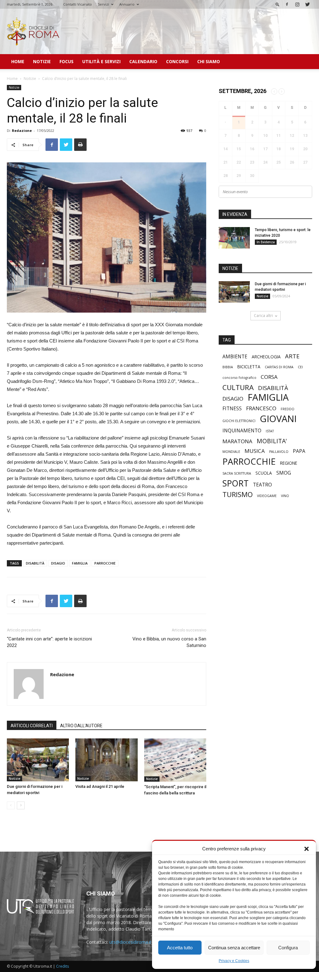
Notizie (42, 61)
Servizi (103, 4)
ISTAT (270, 431)
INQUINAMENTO (241, 430)
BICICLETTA (248, 367)
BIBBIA (227, 367)
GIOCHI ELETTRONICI (238, 421)
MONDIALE (231, 451)
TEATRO (262, 484)
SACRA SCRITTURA (236, 473)
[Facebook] (287, 4)
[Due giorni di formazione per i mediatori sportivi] (38, 759)
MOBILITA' (272, 441)
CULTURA (238, 387)
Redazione (22, 130)
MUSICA (255, 451)
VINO (285, 496)
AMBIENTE (234, 356)
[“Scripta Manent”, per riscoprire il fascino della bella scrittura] (175, 759)
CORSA (269, 377)
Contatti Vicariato (77, 4)
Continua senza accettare (234, 947)
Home (17, 61)
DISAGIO (58, 563)
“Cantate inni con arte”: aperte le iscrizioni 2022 (49, 642)
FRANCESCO (261, 408)
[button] (306, 849)
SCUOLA (263, 473)
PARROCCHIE (105, 563)
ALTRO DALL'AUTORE (81, 725)
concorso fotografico (239, 377)
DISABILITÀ (35, 563)
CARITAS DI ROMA (279, 367)
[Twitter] (307, 4)
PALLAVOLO (278, 451)
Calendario (143, 61)
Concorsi (177, 61)
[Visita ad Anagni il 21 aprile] (106, 759)
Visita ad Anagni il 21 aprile (99, 786)
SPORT (235, 483)
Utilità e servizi (101, 61)
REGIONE (288, 463)
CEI (300, 367)
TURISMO (237, 494)
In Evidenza (266, 242)
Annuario (127, 4)
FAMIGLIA (80, 563)
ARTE (292, 356)
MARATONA (237, 441)
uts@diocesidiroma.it (130, 942)
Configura (288, 947)
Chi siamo (208, 61)
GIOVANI (278, 419)
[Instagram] (297, 4)
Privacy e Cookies (234, 961)
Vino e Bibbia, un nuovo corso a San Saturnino (169, 642)
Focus (67, 61)
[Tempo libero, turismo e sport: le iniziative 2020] (234, 238)
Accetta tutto (180, 947)
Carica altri (263, 315)
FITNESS (232, 408)
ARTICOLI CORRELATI (32, 725)
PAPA (299, 451)
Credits (62, 966)
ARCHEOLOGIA (266, 357)
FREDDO (287, 409)
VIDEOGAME (267, 496)
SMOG (283, 473)
